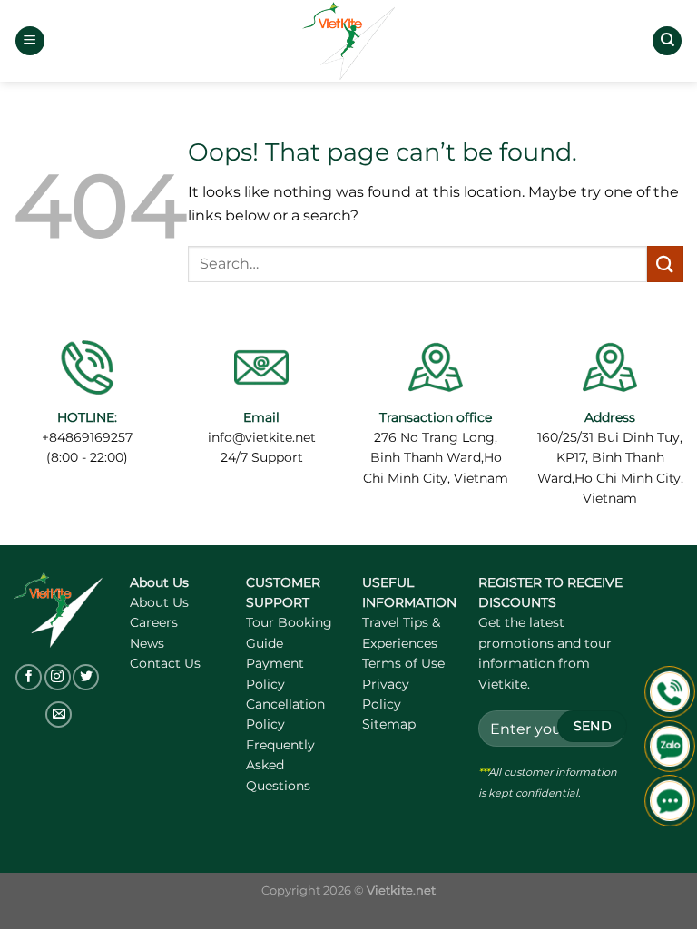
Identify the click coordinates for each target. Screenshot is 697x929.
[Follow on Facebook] (28, 677)
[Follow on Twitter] (86, 677)
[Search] (667, 41)
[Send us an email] (58, 714)
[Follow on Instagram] (57, 677)
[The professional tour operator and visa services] (348, 41)
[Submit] (665, 263)
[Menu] (29, 41)
